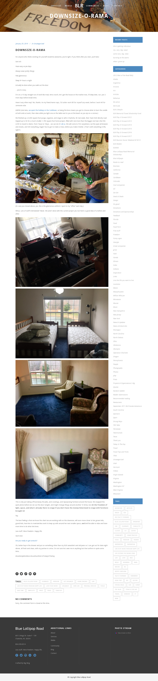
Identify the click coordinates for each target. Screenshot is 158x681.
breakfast (136, 521)
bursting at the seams (121, 58)
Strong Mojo (117, 421)
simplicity (31, 590)
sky (127, 580)
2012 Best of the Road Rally (123, 75)
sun (130, 585)
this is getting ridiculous (121, 46)
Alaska (115, 79)
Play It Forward (120, 576)
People (115, 364)
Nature (117, 567)
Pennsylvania (117, 360)
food (117, 539)
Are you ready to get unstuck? (26, 541)
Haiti (115, 254)
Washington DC (118, 486)
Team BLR (59, 590)
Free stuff (116, 231)
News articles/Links (120, 326)
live (116, 558)
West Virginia (118, 490)
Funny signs (117, 238)
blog (52, 649)
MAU (131, 558)
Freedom (116, 234)
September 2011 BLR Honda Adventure (127, 406)
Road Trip (118, 580)
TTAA (115, 456)
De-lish (115, 193)
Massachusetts (118, 292)
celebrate (125, 526)
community (119, 535)
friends (136, 539)
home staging (82, 581)
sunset (138, 585)
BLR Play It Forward (122, 517)
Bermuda (116, 106)
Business (116, 166)
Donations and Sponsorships (123, 212)
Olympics (116, 349)
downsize (45, 581)
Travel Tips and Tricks (120, 452)
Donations (117, 208)
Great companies (119, 246)
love (123, 558)
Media (53, 640)
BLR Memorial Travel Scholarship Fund (127, 113)
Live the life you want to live (123, 280)
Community (55, 646)
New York (116, 318)
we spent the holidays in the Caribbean (43, 110)
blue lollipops (118, 158)
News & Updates (119, 322)
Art (114, 90)
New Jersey (117, 315)
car (116, 526)
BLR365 (116, 148)
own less (76, 586)
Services (54, 636)
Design (115, 200)
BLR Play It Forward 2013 (122, 121)
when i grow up (118, 61)
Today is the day (131, 589)
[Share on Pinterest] (34, 574)
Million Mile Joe (118, 296)
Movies (115, 303)
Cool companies (119, 185)
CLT (125, 530)
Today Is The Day (119, 444)
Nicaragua (116, 330)
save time (20, 590)
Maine (115, 288)
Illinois (115, 261)
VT (135, 594)
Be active (116, 102)
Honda (115, 257)
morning (126, 562)
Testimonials (117, 433)
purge (103, 586)
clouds (117, 530)
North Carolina (118, 334)
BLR (125, 512)
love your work (52, 586)
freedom (56, 581)
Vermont (116, 467)
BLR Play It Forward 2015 (122, 129)
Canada (115, 174)
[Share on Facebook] (17, 574)
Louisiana (116, 284)
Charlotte (136, 526)
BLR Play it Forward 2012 (122, 117)
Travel (115, 448)
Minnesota (117, 299)
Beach (117, 512)
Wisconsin (116, 494)
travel (117, 594)
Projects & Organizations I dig (124, 383)
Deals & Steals (118, 196)
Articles (116, 94)
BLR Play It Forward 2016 (122, 132)
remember (134, 576)
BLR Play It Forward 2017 (122, 136)
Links (115, 276)
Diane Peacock (132, 535)
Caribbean (116, 177)
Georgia (116, 242)
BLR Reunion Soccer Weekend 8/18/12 (127, 140)
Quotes (115, 387)
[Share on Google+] (25, 574)
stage (49, 590)
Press (115, 379)
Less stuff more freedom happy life (29, 586)
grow (115, 250)
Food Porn (117, 227)
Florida (115, 219)
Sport (115, 418)
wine (116, 598)
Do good (116, 204)
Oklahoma (117, 345)
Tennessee (116, 429)
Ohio (115, 341)
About (53, 633)
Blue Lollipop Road (30, 581)
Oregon (115, 357)
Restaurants (117, 402)
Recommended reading (121, 398)
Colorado (116, 181)
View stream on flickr (124, 633)
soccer (135, 580)
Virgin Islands (118, 475)
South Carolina (118, 410)
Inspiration (117, 273)
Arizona (116, 87)
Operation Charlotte (120, 353)
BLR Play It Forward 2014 (122, 125)
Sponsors (116, 414)
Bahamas (116, 98)
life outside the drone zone (125, 553)
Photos (115, 372)
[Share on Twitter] (21, 574)
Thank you (117, 440)
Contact (54, 653)
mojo (117, 562)
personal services (90, 586)
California (116, 170)
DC (114, 189)
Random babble (118, 391)
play (114, 376)
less (93, 581)
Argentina (116, 83)
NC (125, 567)
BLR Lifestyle (117, 110)
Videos (115, 471)
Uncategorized (39, 44)
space (41, 590)
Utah (115, 463)
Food (115, 223)
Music (115, 307)
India (115, 265)
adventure (118, 508)
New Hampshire (119, 311)
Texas (115, 437)
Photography (117, 368)
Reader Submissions (120, 395)
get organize (68, 581)
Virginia (116, 478)
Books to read (118, 162)
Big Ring (27, 663)
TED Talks (116, 425)
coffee (133, 530)
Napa (135, 562)
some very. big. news (120, 54)
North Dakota (118, 337)
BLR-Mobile (117, 144)
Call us (62, 124)
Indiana (116, 269)
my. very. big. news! (120, 50)
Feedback (116, 216)
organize (65, 586)
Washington (117, 482)
